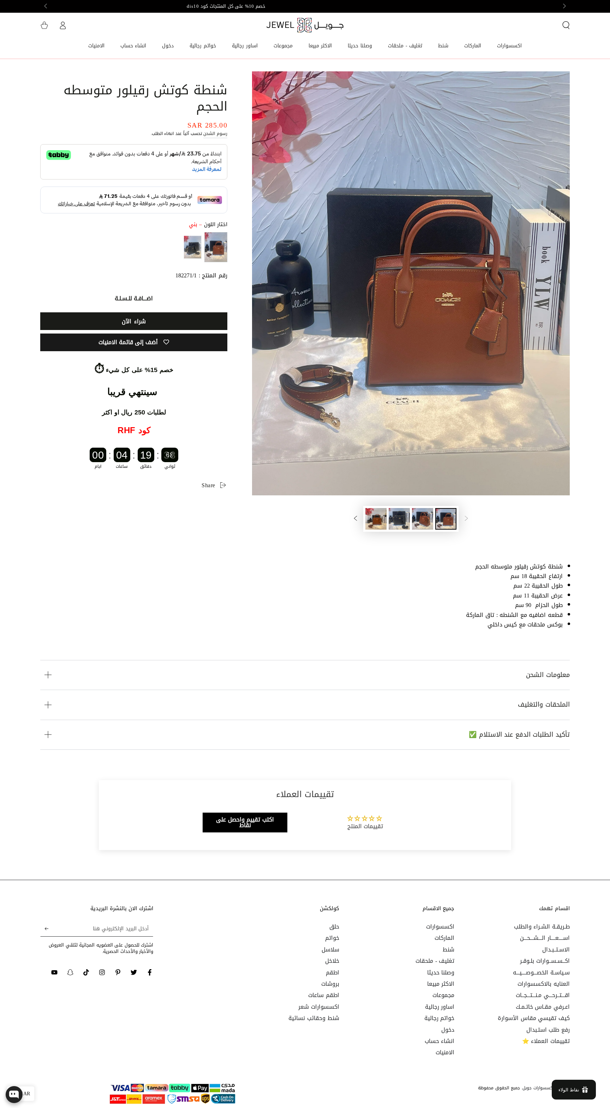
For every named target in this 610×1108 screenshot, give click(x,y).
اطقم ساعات (323, 995)
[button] (566, 25)
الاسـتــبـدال (556, 949)
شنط (448, 949)
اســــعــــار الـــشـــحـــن (545, 937)
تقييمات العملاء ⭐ (546, 1041)
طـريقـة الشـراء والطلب (542, 926)
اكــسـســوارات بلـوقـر (545, 960)
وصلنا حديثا (441, 972)
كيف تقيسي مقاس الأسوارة (534, 1018)
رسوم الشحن (215, 133)
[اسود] (192, 247)
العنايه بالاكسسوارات (544, 983)
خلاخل (332, 960)
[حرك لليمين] (46, 6)
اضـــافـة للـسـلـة (134, 298)
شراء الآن (134, 321)
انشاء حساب (440, 1041)
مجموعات (443, 995)
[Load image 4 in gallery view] (376, 519)
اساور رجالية (440, 1006)
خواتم (332, 937)
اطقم (332, 972)
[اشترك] (44, 928)
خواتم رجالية (439, 1018)
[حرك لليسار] (564, 6)
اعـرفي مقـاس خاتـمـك (543, 1006)
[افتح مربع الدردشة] (14, 1094)
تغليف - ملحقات (434, 960)
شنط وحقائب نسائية (313, 1018)
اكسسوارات (440, 926)
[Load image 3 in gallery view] (399, 519)
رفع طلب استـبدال (548, 1029)
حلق (334, 926)
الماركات (444, 937)
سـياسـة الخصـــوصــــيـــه (541, 972)
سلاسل (330, 949)
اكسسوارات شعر (318, 1006)
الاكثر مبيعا (441, 983)
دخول (447, 1029)
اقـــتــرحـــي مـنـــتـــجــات (543, 995)
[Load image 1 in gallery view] (445, 519)
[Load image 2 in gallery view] (422, 519)
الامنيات (445, 1052)
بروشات (330, 983)
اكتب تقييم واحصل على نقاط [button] (245, 822)
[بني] (215, 247)
